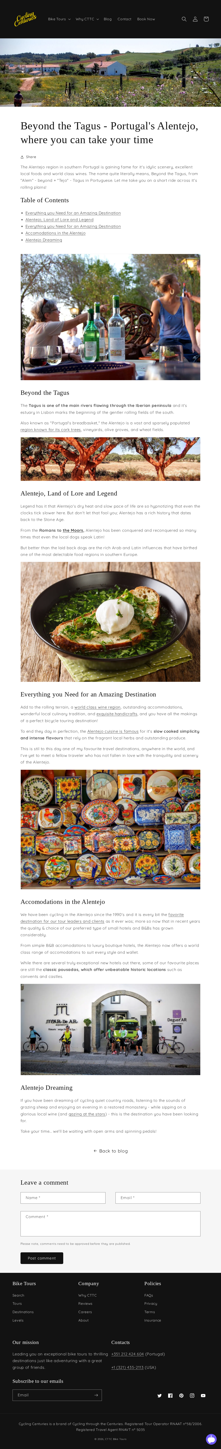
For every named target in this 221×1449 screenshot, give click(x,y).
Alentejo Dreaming (43, 239)
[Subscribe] (96, 1395)
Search (18, 1295)
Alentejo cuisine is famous (113, 731)
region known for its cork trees (51, 429)
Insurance (152, 1320)
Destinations (23, 1312)
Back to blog (113, 1151)
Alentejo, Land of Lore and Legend (59, 219)
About (83, 1320)
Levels (18, 1320)
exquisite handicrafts (116, 713)
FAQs (148, 1295)
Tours (17, 1303)
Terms (149, 1312)
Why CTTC (87, 1295)
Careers (85, 1312)
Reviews (85, 1303)
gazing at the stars (87, 1114)
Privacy (150, 1303)
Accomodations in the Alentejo (55, 233)
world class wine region (97, 707)
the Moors (73, 530)
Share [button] (31, 157)
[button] (59, 19)
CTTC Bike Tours (115, 1439)
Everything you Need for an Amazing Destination (73, 212)
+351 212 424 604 (127, 1354)
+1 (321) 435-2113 (127, 1367)
